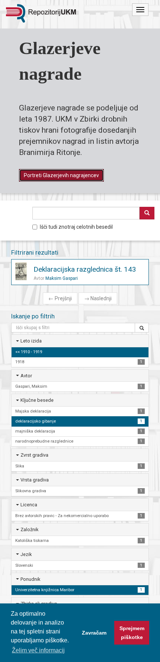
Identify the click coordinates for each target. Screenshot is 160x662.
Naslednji (98, 298)
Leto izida (31, 341)
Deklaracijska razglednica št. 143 (84, 269)
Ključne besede (37, 400)
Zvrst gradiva (34, 455)
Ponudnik (30, 579)
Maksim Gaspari (61, 278)
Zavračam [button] (94, 633)
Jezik (26, 554)
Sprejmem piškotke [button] (131, 632)
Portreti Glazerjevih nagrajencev (61, 175)
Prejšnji (60, 298)
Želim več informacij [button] (38, 650)
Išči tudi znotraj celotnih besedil (76, 227)
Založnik (29, 529)
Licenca (28, 504)
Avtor (26, 375)
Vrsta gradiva (34, 480)
